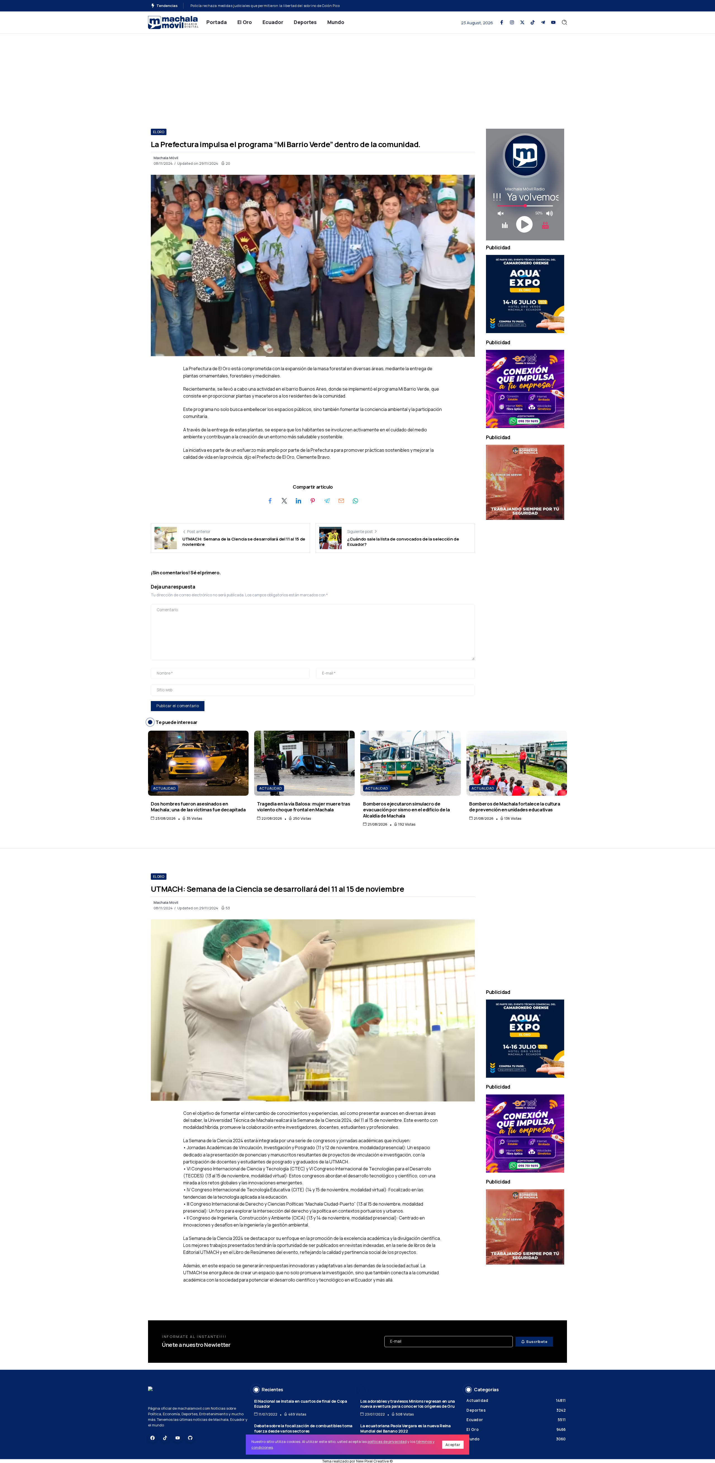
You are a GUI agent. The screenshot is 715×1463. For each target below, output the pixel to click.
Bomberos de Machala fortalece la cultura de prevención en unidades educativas (514, 806)
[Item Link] (198, 763)
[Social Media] (502, 22)
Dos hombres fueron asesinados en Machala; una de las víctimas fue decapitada (198, 806)
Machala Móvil (166, 157)
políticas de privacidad (387, 1441)
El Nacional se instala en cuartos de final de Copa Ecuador (300, 1404)
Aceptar (453, 1444)
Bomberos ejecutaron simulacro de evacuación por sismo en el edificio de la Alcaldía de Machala (406, 809)
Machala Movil (166, 902)
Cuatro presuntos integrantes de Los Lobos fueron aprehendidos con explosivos (258, 5)
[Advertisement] (357, 76)
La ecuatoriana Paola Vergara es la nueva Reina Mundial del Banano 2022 (405, 1428)
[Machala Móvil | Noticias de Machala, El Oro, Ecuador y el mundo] (173, 22)
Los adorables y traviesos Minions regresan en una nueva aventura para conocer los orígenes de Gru (407, 1404)
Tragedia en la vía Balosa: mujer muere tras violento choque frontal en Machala (303, 806)
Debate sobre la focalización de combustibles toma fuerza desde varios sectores (303, 1428)
